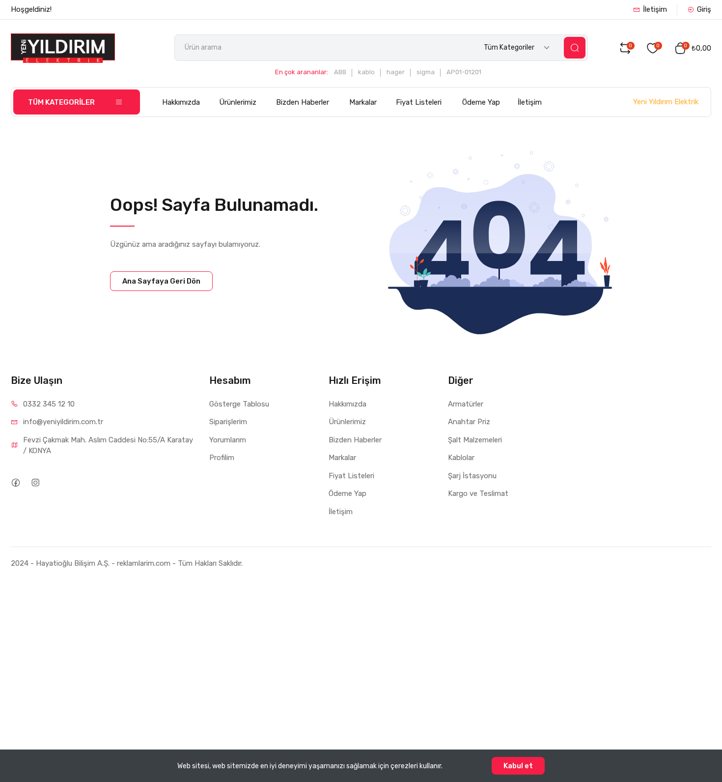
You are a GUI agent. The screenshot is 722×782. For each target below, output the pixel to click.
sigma (426, 72)
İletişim (655, 9)
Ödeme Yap (481, 102)
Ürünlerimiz (237, 102)
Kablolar (461, 457)
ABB (340, 72)
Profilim (221, 457)
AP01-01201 (463, 72)
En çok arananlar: (301, 72)
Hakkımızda (181, 102)
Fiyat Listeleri (419, 102)
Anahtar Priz (469, 421)
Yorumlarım (227, 439)
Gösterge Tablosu (239, 404)
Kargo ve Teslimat (478, 493)
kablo (366, 72)
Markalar (363, 102)
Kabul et (518, 765)
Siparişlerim (228, 421)
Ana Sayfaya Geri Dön (161, 281)
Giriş (704, 9)
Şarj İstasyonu (472, 475)
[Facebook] (15, 483)
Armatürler (465, 404)
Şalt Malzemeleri (475, 439)
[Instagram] (35, 483)
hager (396, 72)
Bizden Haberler (302, 102)
